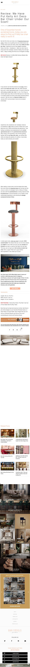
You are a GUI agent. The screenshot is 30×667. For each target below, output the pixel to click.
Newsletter (15, 616)
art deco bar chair (7, 324)
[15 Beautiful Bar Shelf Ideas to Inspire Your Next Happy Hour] (22, 433)
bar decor (14, 324)
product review (25, 325)
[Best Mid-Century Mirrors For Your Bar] (7, 450)
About (15, 611)
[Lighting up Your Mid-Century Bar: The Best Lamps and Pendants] (22, 450)
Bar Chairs (3, 9)
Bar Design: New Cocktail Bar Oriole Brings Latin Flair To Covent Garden (7, 441)
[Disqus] (15, 364)
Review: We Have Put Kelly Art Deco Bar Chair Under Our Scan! (15, 17)
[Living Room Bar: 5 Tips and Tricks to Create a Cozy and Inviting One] (22, 466)
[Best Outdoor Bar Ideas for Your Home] (7, 466)
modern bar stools (17, 325)
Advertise (15, 614)
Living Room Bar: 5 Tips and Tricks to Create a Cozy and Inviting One (21, 474)
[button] (28, 592)
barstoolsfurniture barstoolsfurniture (17, 25)
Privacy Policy (15, 623)
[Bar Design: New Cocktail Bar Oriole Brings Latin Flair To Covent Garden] (7, 433)
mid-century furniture (22, 324)
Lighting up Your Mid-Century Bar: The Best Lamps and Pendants (22, 457)
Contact (15, 621)
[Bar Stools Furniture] (15, 2)
